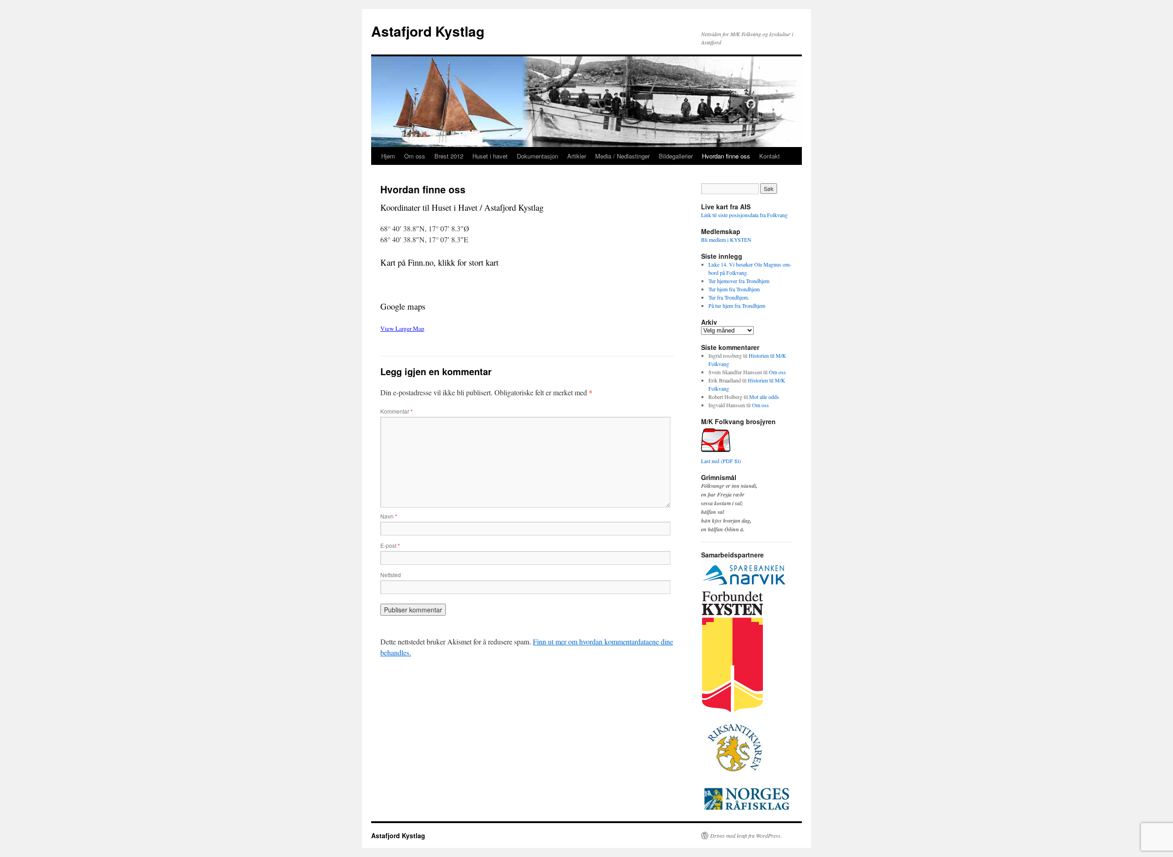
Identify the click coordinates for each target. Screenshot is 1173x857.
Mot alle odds (764, 396)
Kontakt (769, 156)
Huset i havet (490, 156)
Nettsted (390, 575)
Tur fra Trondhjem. (728, 297)
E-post (390, 545)
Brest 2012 (448, 156)
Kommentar (396, 411)
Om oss (414, 156)
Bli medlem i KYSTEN (726, 239)
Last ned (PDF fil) (721, 460)
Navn (388, 516)
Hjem (388, 156)
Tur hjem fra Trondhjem (734, 289)
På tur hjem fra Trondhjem (736, 305)
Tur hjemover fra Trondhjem (738, 280)
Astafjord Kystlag (427, 31)
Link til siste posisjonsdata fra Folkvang (744, 214)
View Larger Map (402, 328)
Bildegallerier (676, 156)
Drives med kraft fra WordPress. (746, 835)
